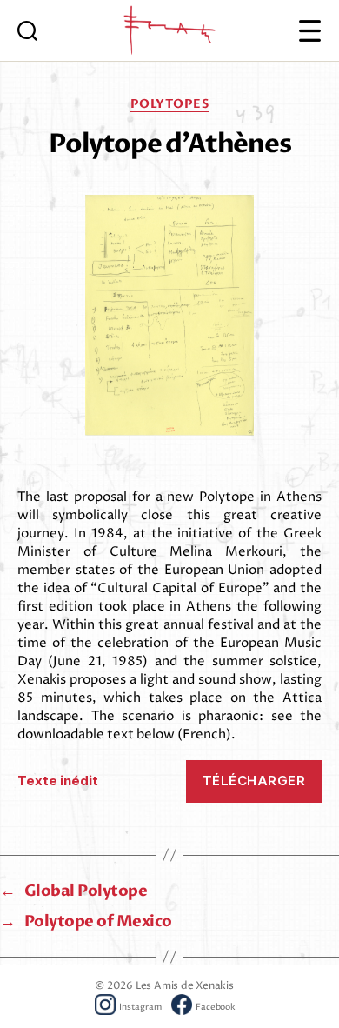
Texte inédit (57, 780)
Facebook (215, 1007)
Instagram (140, 1007)
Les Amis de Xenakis (185, 985)
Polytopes (169, 104)
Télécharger (254, 780)
